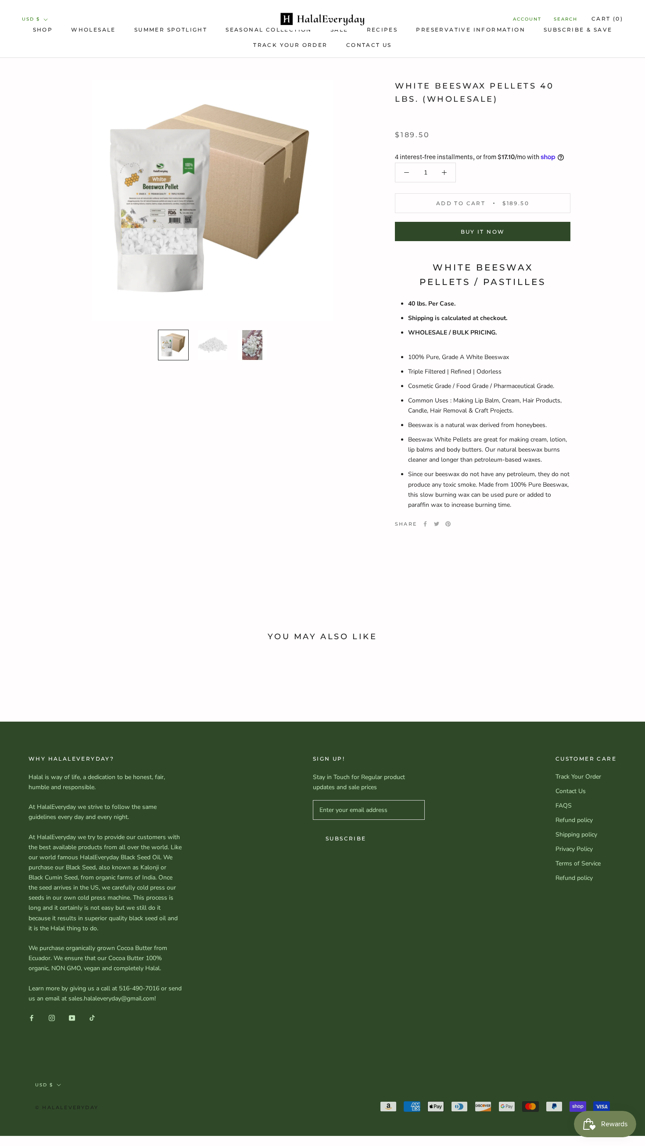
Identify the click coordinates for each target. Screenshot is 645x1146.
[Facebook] (425, 524)
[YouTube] (72, 1017)
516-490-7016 (139, 988)
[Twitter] (436, 524)
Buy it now (483, 231)
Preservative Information (470, 29)
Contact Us (369, 45)
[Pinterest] (448, 524)
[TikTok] (92, 1017)
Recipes (382, 29)
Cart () (607, 18)
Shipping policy (576, 834)
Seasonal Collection (269, 29)
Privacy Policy (574, 849)
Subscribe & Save (578, 29)
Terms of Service (578, 863)
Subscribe (346, 838)
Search (565, 19)
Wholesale (93, 29)
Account (527, 19)
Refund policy (574, 820)
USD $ (31, 19)
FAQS (563, 805)
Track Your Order (290, 45)
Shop (43, 29)
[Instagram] (52, 1017)
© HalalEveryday (66, 1107)
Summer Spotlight (170, 29)
